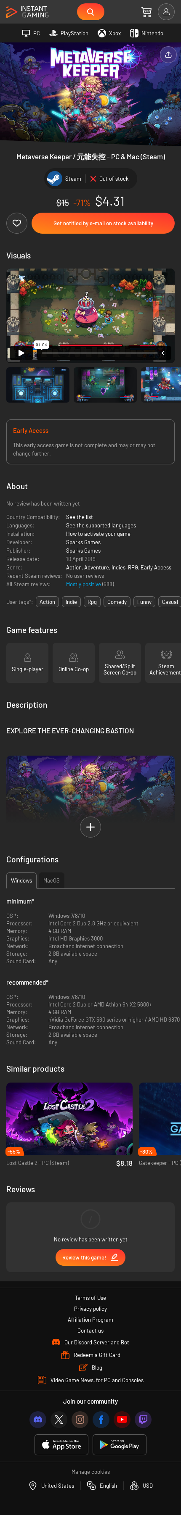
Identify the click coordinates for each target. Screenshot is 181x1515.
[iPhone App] (61, 1445)
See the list (79, 517)
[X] (59, 1419)
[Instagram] (80, 1419)
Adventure (96, 567)
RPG (133, 567)
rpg (92, 601)
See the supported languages (101, 525)
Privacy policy (90, 1308)
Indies (118, 567)
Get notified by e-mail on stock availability (103, 223)
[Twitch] (143, 1419)
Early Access (156, 567)
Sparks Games (83, 542)
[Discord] (37, 1419)
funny (144, 601)
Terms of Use (90, 1297)
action (47, 601)
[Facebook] (101, 1419)
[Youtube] (122, 1419)
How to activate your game (98, 533)
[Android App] (119, 1445)
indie (71, 601)
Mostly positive (84, 584)
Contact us (90, 1330)
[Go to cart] (146, 11)
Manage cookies (91, 1471)
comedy (117, 601)
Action (74, 567)
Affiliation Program (90, 1319)
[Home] (27, 12)
